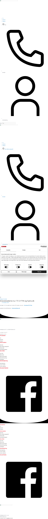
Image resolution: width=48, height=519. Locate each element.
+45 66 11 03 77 (3, 332)
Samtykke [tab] (8, 250)
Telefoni (1, 341)
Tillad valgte (24, 271)
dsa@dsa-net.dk (3, 334)
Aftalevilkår (2, 435)
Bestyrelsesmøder (3, 356)
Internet (1, 339)
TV (0, 338)
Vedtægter (2, 359)
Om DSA (1, 353)
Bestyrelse (2, 354)
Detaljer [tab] (24, 250)
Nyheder (1, 432)
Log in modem (2, 364)
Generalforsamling (3, 357)
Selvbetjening (2, 363)
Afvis (9, 271)
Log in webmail (3, 366)
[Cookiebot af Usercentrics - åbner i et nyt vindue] (41, 247)
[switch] (18, 267)
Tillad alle (39, 271)
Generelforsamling (3, 445)
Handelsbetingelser (3, 349)
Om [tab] (39, 250)
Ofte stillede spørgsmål (4, 346)
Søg (0, 123)
